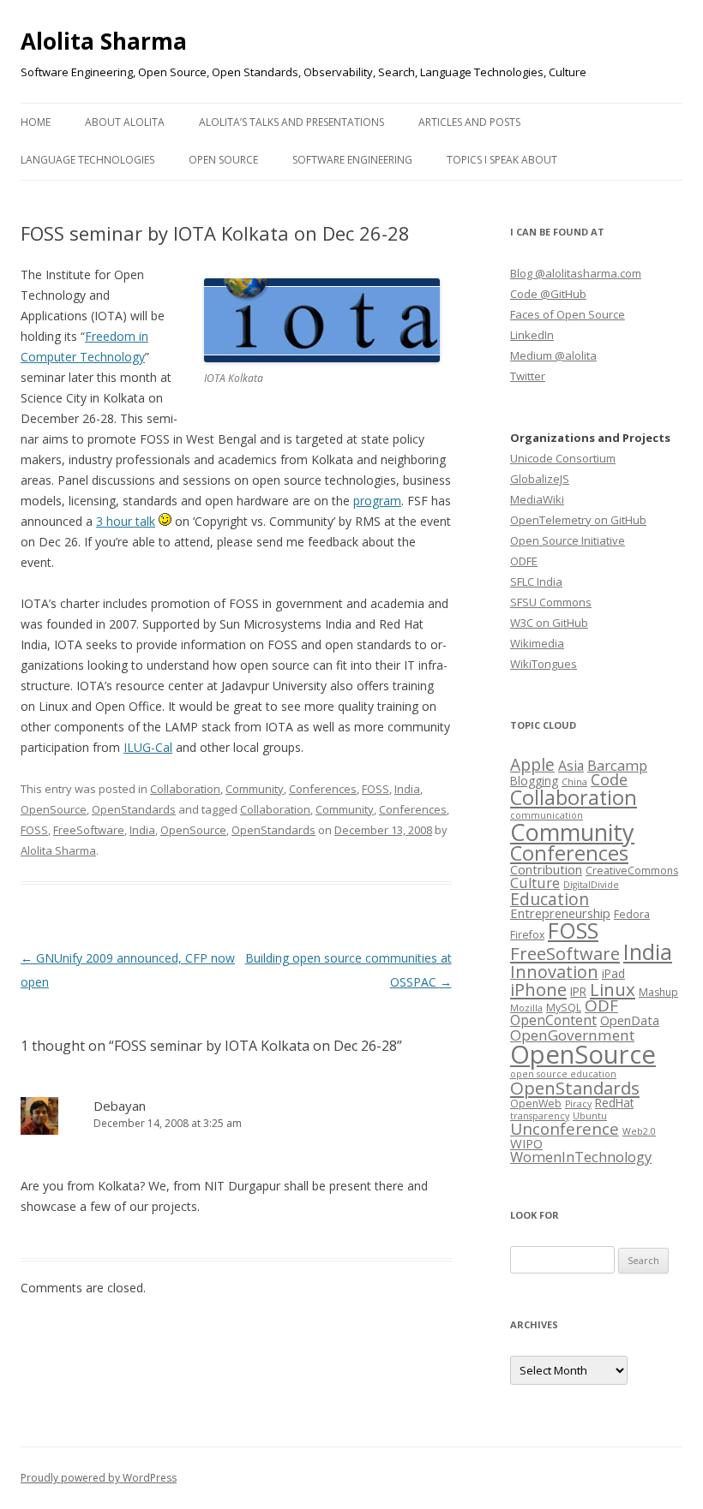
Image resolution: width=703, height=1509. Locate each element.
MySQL (563, 1007)
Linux (612, 989)
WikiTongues (543, 663)
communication (546, 815)
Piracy (578, 1104)
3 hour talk (125, 521)
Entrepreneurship (560, 913)
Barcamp (617, 765)
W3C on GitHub (549, 622)
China (574, 782)
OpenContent (553, 1020)
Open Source (223, 159)
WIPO (526, 1143)
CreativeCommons (632, 870)
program (377, 500)
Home (36, 122)
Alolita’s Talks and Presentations (291, 122)
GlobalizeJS (539, 478)
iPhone (538, 989)
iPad (613, 973)
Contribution (546, 869)
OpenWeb (536, 1103)
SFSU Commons (551, 602)
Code (609, 779)
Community (254, 788)
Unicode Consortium (563, 458)
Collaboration (185, 788)
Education (549, 898)
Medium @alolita (553, 355)
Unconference (564, 1129)
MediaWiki (537, 499)
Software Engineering (352, 159)
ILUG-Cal (147, 747)
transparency (539, 1116)
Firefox (527, 934)
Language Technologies (87, 159)
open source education (563, 1074)
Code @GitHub (548, 293)
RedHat (614, 1102)
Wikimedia (537, 643)
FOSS (375, 788)
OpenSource (54, 809)
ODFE (524, 561)
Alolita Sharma (104, 41)
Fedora (632, 914)
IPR (578, 991)
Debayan (119, 1105)
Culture (535, 882)
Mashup (658, 992)
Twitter (527, 376)
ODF (601, 1005)
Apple (532, 764)
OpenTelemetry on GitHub (578, 520)
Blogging (534, 780)
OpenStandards (134, 809)
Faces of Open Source (567, 314)
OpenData (629, 1020)
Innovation (554, 971)
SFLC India (536, 581)
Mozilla (526, 1008)
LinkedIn (532, 335)
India (407, 788)
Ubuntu (590, 1116)
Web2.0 (639, 1131)
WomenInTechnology (581, 1156)
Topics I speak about (502, 159)
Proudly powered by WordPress (99, 1477)
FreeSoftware (88, 830)
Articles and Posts (469, 122)
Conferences (323, 788)
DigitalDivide (591, 885)
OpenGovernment (572, 1035)
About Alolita (125, 122)
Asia (571, 765)
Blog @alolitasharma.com (575, 273)
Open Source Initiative (567, 540)
